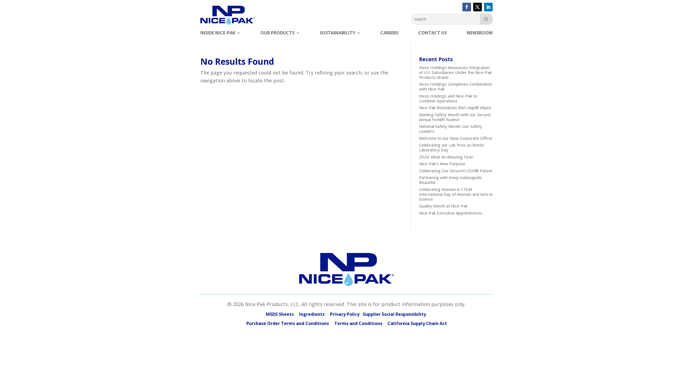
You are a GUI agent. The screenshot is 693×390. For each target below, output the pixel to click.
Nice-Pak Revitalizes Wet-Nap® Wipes (455, 107)
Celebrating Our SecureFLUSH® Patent (455, 170)
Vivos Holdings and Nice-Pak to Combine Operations (448, 98)
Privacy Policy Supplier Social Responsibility (378, 314)
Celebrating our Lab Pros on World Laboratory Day (451, 147)
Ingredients (312, 314)
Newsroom (480, 33)
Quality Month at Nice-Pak (443, 206)
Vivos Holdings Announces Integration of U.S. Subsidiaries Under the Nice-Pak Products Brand (455, 72)
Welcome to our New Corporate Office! (455, 138)
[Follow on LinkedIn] (488, 7)
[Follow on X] (477, 7)
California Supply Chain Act (417, 323)
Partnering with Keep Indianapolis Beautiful (450, 180)
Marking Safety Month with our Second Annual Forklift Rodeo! (455, 117)
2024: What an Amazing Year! (446, 157)
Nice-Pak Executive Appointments (450, 213)
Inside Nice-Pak (217, 33)
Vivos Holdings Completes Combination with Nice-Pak (455, 86)
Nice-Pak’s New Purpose (442, 163)
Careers (389, 33)
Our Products (277, 33)
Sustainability (337, 33)
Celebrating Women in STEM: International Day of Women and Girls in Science (456, 194)
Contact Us (432, 33)
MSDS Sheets (280, 314)
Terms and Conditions (358, 323)
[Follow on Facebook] (466, 7)
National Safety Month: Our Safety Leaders (450, 128)
